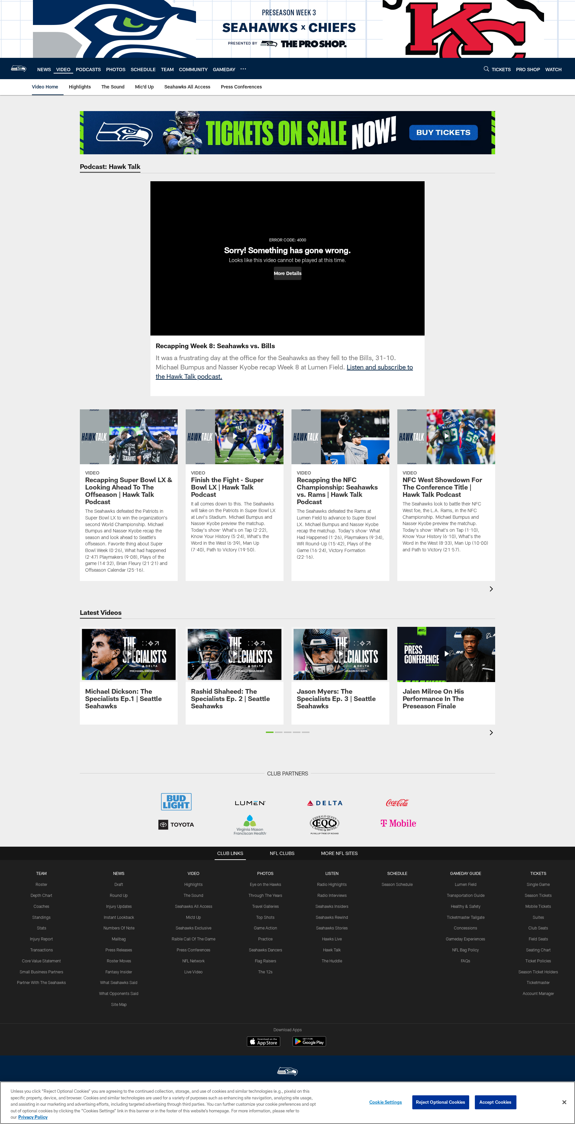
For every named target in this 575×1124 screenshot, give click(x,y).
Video (193, 873)
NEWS (118, 873)
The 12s (265, 971)
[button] (287, 273)
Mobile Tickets (538, 906)
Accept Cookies (495, 1102)
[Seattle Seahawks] (287, 1072)
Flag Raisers (265, 960)
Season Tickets (538, 895)
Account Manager (538, 993)
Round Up (119, 895)
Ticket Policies (538, 960)
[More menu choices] (243, 68)
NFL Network (193, 960)
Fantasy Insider (118, 971)
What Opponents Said (118, 993)
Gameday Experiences (465, 938)
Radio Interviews (332, 895)
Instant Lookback (119, 917)
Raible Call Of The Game (193, 938)
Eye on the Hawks (265, 884)
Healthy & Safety (465, 906)
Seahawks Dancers (265, 949)
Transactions (41, 949)
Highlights (193, 884)
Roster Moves (119, 960)
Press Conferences (193, 949)
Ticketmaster (538, 982)
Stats (41, 927)
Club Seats (538, 927)
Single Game (538, 884)
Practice (265, 938)
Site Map (119, 1004)
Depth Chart (41, 895)
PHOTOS (265, 873)
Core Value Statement (41, 960)
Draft (118, 884)
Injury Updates (119, 906)
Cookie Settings (385, 1102)
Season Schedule (397, 884)
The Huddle (332, 960)
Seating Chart (538, 949)
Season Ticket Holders (538, 971)
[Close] (564, 1102)
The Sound (193, 895)
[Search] (486, 68)
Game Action (265, 927)
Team (41, 873)
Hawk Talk (332, 949)
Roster (41, 884)
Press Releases (118, 949)
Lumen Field (466, 884)
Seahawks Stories (332, 927)
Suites (538, 917)
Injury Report (41, 938)
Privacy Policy (33, 1117)
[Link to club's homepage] (19, 68)
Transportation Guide (465, 895)
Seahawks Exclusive (193, 927)
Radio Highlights (332, 884)
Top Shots (265, 917)
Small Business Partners (41, 971)
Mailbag (119, 938)
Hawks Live (332, 938)
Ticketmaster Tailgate (465, 917)
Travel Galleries (265, 906)
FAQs (465, 960)
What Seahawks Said (118, 982)
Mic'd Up (193, 917)
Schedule (397, 873)
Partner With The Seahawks (41, 982)
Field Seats (538, 938)
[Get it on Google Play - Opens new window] (309, 1045)
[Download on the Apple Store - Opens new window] (263, 1042)
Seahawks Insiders (331, 906)
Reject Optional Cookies (441, 1102)
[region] (287, 1102)
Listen (331, 873)
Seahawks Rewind (332, 917)
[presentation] (492, 589)
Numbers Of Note (118, 927)
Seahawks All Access (193, 906)
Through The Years (265, 895)
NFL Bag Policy (465, 949)
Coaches (41, 906)
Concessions (465, 927)
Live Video (193, 971)
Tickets (538, 873)
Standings (41, 917)
